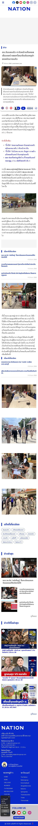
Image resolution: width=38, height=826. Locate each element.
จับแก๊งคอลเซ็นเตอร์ (9, 534)
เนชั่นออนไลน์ (24, 538)
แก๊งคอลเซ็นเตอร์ (18, 530)
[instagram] (29, 814)
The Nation (24, 777)
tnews (23, 797)
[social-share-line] (24, 2)
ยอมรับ (5, 811)
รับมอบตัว (6, 530)
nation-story (8, 791)
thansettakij (24, 800)
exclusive (7, 782)
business (7, 785)
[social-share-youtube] (20, 2)
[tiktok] (13, 814)
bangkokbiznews (26, 786)
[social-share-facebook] (13, 2)
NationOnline (7, 542)
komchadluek (25, 783)
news (6, 779)
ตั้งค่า (5, 814)
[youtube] (19, 814)
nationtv (23, 789)
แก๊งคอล (21, 534)
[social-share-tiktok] (17, 2)
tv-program (8, 788)
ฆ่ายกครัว (31, 534)
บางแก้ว (5, 538)
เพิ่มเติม (6, 807)
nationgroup (24, 780)
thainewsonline (25, 795)
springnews (24, 792)
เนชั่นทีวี (13, 538)
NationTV (18, 542)
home (6, 777)
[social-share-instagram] (28, 2)
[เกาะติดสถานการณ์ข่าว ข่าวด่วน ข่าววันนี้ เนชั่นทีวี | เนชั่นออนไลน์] (19, 9)
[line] (24, 814)
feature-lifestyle (7, 795)
